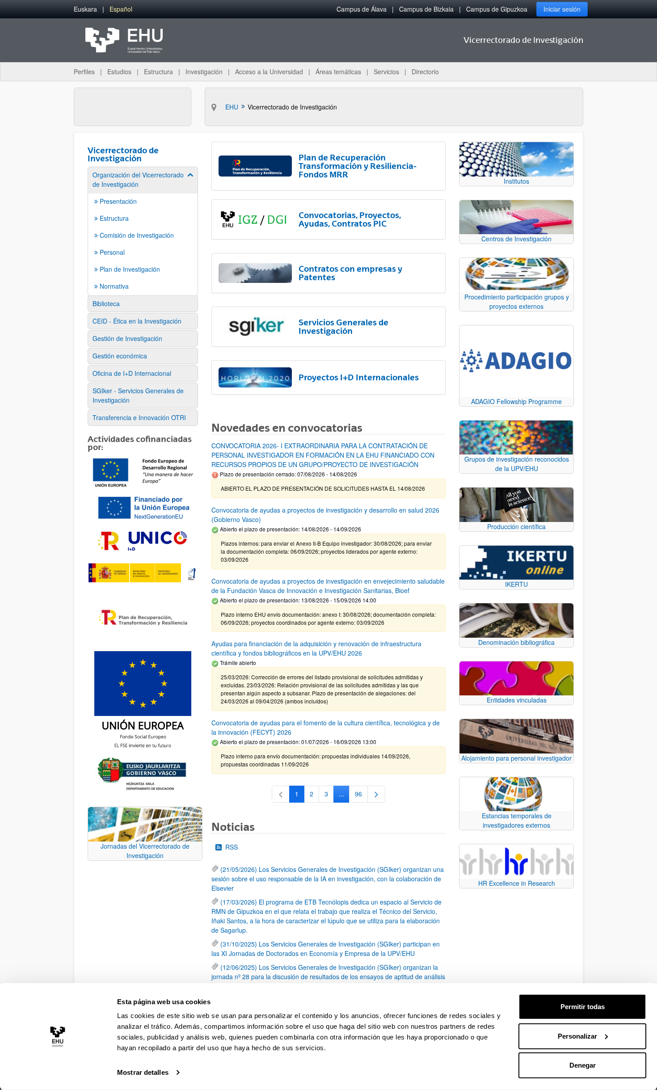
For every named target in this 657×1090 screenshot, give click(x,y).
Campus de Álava (362, 8)
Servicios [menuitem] (386, 71)
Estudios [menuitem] (119, 71)
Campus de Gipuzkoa (496, 8)
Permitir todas (582, 1006)
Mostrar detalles (142, 1072)
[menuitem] (85, 9)
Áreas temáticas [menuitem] (338, 71)
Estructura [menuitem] (158, 71)
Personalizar (577, 1035)
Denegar (582, 1065)
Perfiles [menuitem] (84, 71)
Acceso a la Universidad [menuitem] (269, 71)
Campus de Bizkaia (426, 8)
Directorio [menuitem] (425, 71)
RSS (231, 846)
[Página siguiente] (376, 794)
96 (361, 795)
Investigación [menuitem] (204, 71)
